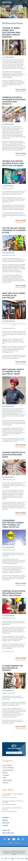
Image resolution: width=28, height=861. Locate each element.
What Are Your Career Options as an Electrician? (13, 295)
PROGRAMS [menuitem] (5, 820)
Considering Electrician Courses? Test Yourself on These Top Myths (13, 523)
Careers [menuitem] (10, 842)
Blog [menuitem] (13, 6)
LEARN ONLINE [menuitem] (5, 822)
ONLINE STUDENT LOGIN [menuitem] (8, 833)
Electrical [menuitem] (5, 772)
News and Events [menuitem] (7, 765)
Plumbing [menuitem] (5, 782)
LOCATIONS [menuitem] (5, 825)
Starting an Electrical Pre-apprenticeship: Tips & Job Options (14, 593)
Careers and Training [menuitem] (8, 767)
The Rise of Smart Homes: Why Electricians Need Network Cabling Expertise (11, 32)
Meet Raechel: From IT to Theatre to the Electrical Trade (13, 371)
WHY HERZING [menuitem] (5, 817)
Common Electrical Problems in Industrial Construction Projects (14, 100)
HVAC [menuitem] (4, 777)
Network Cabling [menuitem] (7, 780)
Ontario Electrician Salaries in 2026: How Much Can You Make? (13, 163)
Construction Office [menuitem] (8, 770)
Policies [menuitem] (18, 842)
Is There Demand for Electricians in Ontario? (12, 668)
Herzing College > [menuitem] (7, 6)
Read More (20, 90)
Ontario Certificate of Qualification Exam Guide (13, 454)
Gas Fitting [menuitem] (6, 775)
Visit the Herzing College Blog (14, 752)
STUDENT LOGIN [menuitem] (6, 830)
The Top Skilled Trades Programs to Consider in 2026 (13, 230)
